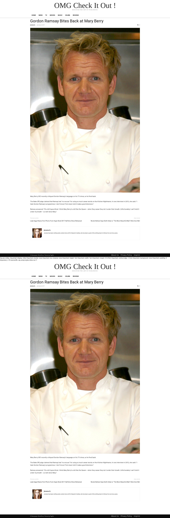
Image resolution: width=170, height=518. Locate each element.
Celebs (67, 15)
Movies (52, 15)
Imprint (137, 255)
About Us (115, 255)
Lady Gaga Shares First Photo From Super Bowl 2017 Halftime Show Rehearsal (56, 221)
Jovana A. (32, 25)
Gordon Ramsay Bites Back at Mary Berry (66, 21)
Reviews (76, 15)
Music (60, 15)
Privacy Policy (126, 255)
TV (46, 15)
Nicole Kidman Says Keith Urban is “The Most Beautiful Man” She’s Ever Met (115, 221)
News (41, 15)
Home (34, 15)
